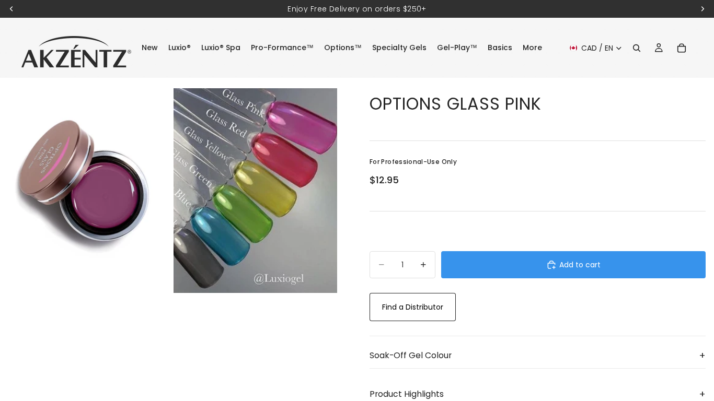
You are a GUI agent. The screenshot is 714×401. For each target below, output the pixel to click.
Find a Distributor (412, 307)
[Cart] (681, 48)
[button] (538, 356)
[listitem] (532, 47)
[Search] (636, 48)
